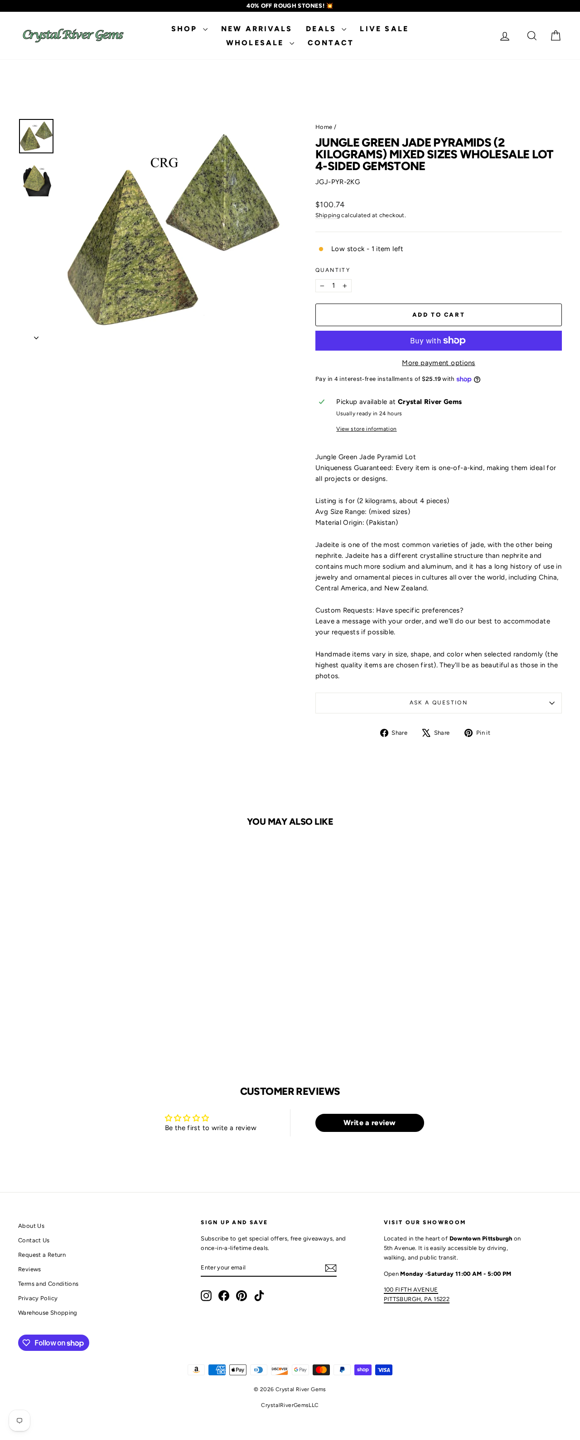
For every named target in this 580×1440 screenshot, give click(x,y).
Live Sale (384, 28)
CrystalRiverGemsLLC (290, 1405)
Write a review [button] (369, 1122)
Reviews (29, 1269)
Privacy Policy (38, 1298)
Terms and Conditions (48, 1283)
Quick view (82, 967)
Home (324, 127)
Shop (186, 28)
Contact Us (34, 1240)
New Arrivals (256, 28)
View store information (366, 429)
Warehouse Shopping (47, 1312)
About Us (31, 1225)
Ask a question (439, 702)
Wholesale (256, 42)
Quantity (332, 270)
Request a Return (42, 1254)
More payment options (438, 363)
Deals (322, 28)
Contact (331, 42)
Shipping (327, 215)
